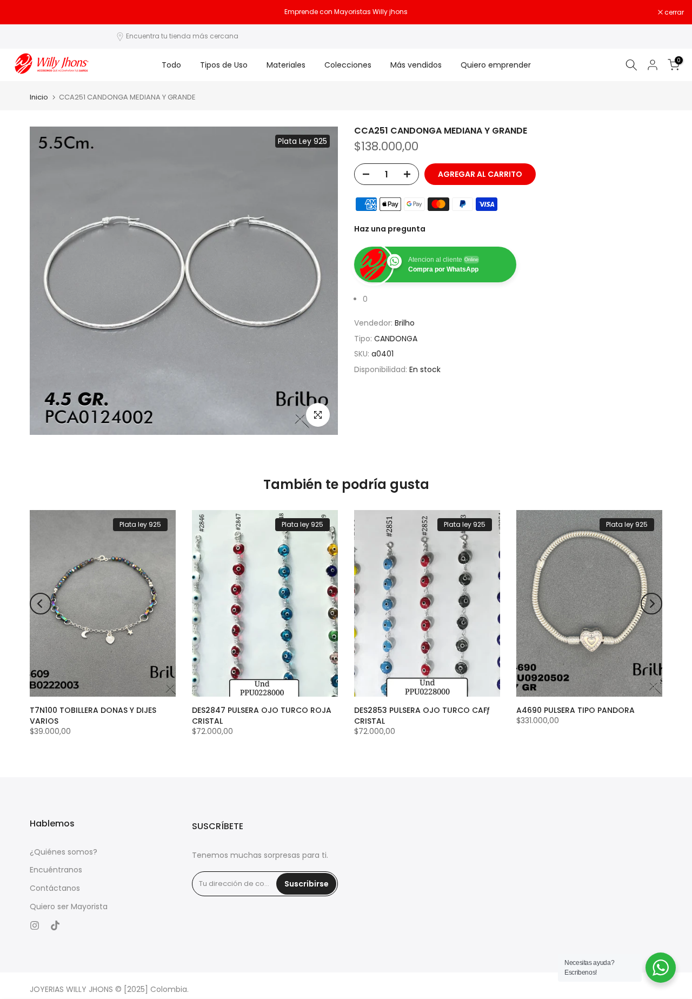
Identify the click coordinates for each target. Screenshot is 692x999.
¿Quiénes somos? (63, 852)
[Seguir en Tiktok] (55, 925)
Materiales (286, 64)
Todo (171, 64)
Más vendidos (416, 64)
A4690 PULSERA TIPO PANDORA (575, 710)
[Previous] (40, 603)
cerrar (23, 12)
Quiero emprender (496, 64)
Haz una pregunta (389, 228)
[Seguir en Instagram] (34, 925)
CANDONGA (395, 338)
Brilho (405, 322)
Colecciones (347, 64)
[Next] (651, 603)
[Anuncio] (346, 11)
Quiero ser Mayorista (69, 907)
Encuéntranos (56, 870)
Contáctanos (55, 888)
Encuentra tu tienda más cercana (182, 36)
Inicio (39, 97)
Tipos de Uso (224, 64)
